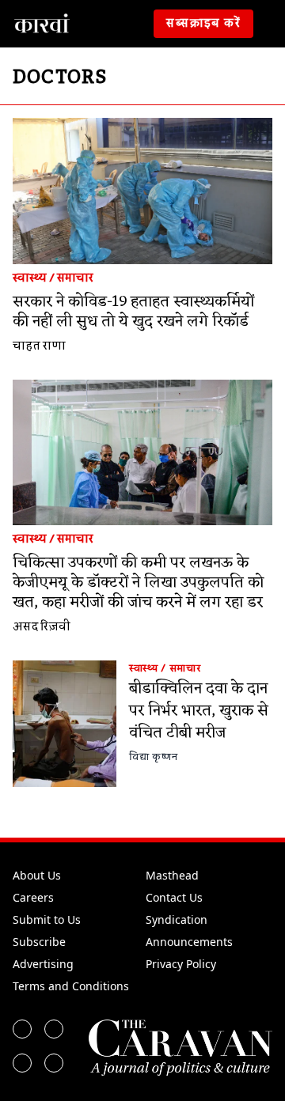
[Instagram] (22, 1063)
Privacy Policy (181, 963)
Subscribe (39, 941)
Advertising (43, 963)
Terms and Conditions (71, 985)
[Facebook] (22, 1029)
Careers (33, 897)
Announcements (189, 941)
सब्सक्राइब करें (203, 24)
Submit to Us (47, 919)
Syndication (176, 919)
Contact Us (174, 897)
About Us (37, 875)
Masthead (172, 875)
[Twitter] (53, 1029)
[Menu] (272, 23)
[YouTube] (53, 1063)
